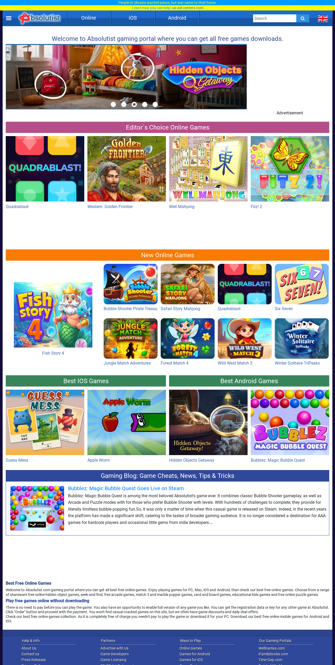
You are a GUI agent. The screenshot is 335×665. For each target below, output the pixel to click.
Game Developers (114, 654)
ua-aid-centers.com (187, 8)
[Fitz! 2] (290, 170)
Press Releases (33, 660)
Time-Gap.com (270, 660)
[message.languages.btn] (323, 18)
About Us (28, 648)
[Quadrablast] (45, 170)
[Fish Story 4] (53, 291)
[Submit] (302, 18)
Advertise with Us (114, 648)
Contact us (30, 654)
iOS (133, 18)
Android (177, 18)
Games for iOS (191, 660)
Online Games (191, 648)
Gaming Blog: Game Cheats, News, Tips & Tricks (167, 475)
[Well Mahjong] (208, 170)
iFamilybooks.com (273, 654)
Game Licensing (113, 660)
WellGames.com (272, 648)
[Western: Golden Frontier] (126, 170)
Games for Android (195, 654)
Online (88, 18)
